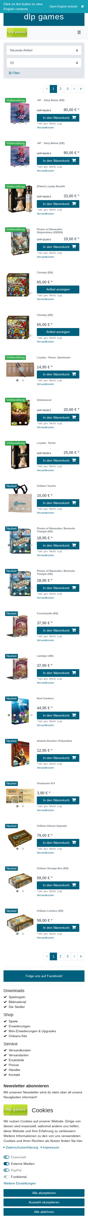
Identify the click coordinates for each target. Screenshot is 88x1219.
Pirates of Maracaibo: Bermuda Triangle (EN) (56, 530)
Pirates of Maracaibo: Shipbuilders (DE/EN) (50, 230)
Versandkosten (45, 127)
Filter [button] (16, 73)
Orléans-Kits (18, 1036)
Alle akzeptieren (44, 1193)
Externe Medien (22, 1164)
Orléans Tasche (46, 485)
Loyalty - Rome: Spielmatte (53, 357)
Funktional (19, 1177)
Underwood (44, 400)
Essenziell (18, 1157)
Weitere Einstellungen (20, 1183)
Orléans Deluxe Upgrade (52, 825)
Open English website (63, 6)
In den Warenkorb (56, 118)
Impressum (51, 1147)
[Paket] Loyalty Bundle (51, 186)
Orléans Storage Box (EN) (53, 868)
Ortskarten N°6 (46, 783)
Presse (14, 1065)
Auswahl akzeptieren (44, 1202)
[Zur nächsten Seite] (74, 89)
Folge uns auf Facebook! (44, 976)
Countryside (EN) (47, 613)
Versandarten (19, 1055)
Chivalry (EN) (45, 272)
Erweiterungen (19, 1026)
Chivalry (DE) (45, 315)
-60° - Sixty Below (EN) (51, 100)
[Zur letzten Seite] (80, 89)
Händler (14, 1070)
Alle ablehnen (44, 1212)
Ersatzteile (16, 1060)
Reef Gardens (45, 698)
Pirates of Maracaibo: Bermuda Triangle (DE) (56, 572)
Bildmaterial (17, 1002)
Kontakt (14, 1075)
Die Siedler (17, 1007)
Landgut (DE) (45, 655)
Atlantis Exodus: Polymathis (54, 740)
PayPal (16, 1170)
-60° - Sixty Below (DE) (51, 143)
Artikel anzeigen (58, 289)
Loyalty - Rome (46, 443)
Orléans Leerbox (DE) (50, 910)
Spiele (13, 1021)
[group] (20, 113)
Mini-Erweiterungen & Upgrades (32, 1031)
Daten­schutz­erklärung (22, 1147)
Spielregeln (17, 997)
